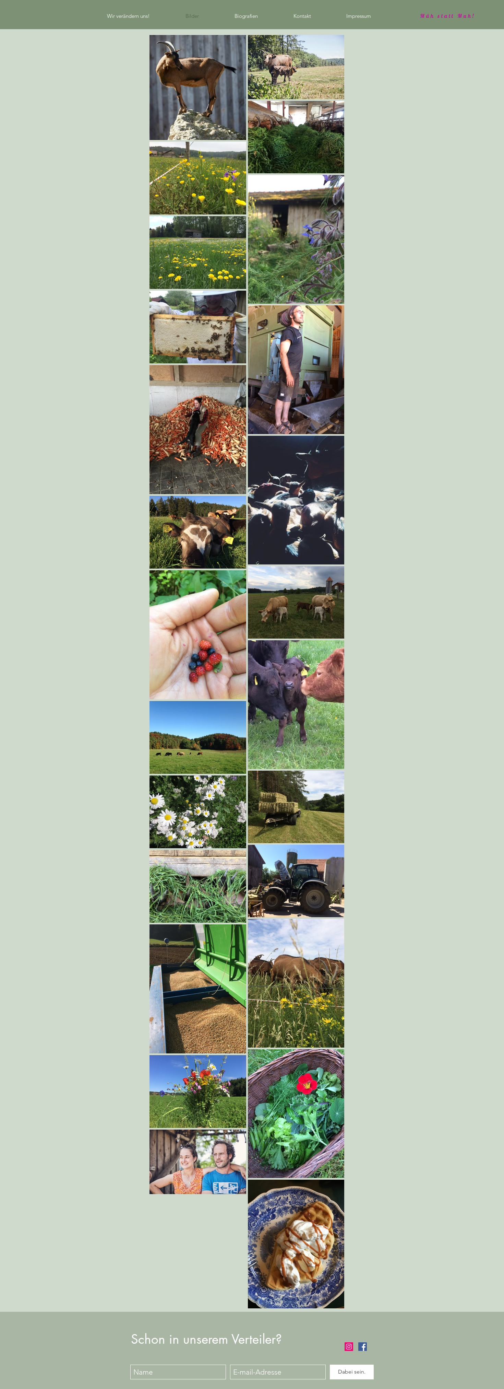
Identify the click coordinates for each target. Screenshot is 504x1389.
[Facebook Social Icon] (362, 1346)
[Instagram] (349, 1346)
